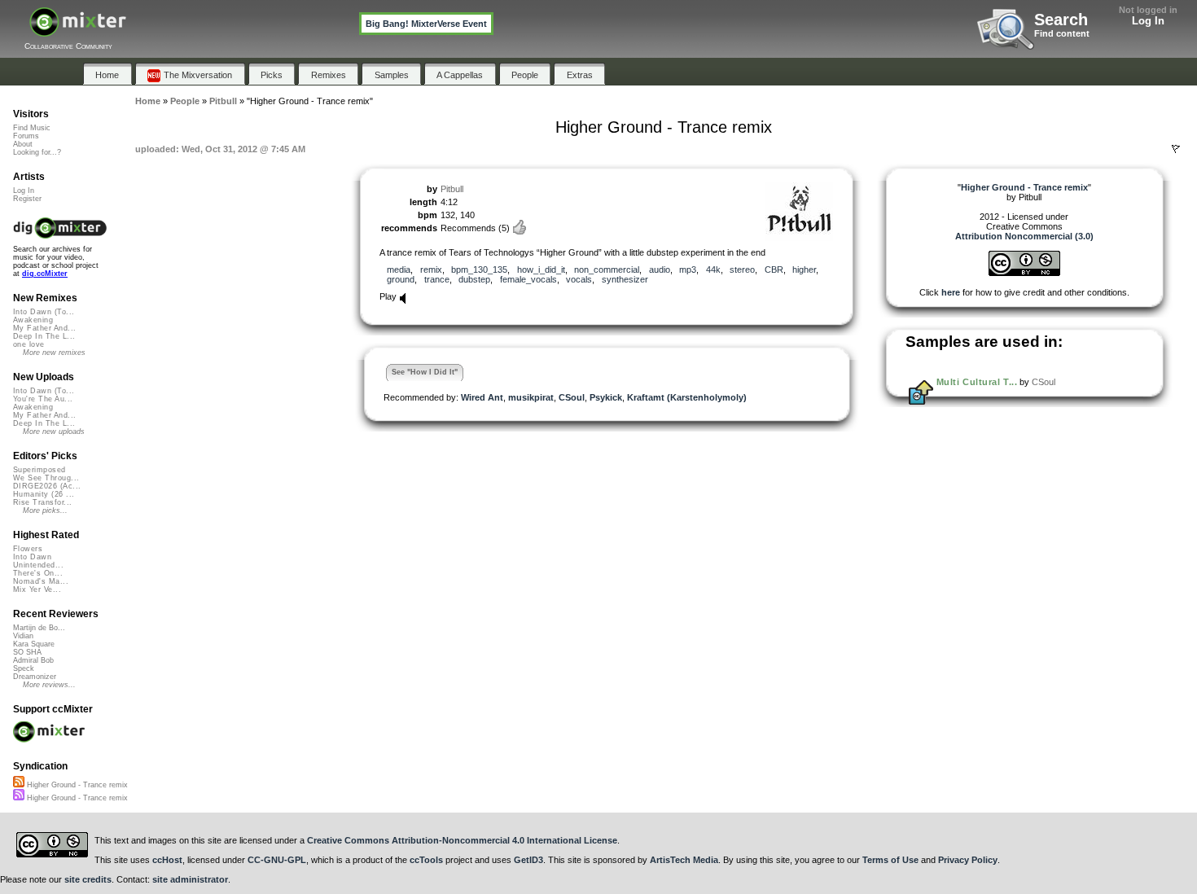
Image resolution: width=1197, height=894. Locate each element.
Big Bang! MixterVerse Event (426, 23)
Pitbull (452, 189)
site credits (88, 879)
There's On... (38, 573)
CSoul (572, 397)
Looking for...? (37, 152)
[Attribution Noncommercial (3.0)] (1024, 273)
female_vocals (528, 279)
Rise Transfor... (42, 502)
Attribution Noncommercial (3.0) (1024, 236)
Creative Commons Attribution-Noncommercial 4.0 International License (462, 840)
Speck (23, 668)
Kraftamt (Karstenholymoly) (687, 397)
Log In (1148, 21)
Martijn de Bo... (39, 628)
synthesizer (625, 279)
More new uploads (54, 431)
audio (659, 269)
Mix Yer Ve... (37, 589)
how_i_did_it (541, 269)
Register (27, 199)
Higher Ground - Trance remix (76, 785)
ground (400, 279)
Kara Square (34, 644)
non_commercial (606, 269)
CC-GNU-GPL (277, 860)
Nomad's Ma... (40, 581)
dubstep (474, 279)
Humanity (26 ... (43, 494)
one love (29, 344)
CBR (774, 269)
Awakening (33, 320)
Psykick (606, 397)
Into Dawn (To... (43, 312)
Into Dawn (32, 557)
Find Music (31, 128)
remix (431, 269)
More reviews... (49, 685)
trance (436, 279)
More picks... (45, 510)
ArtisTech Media (684, 860)
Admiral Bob (33, 660)
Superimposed (39, 470)
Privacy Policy (968, 860)
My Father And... (44, 328)
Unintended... (38, 565)
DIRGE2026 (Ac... (47, 486)
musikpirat (531, 397)
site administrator (190, 879)
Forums (26, 136)
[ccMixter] (77, 30)
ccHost (167, 860)
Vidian (23, 636)
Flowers (27, 549)
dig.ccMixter (45, 274)
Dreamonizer (34, 677)
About (23, 144)
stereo (742, 269)
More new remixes (54, 352)
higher (804, 269)
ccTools (426, 860)
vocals (579, 279)
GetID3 (528, 860)
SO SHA (27, 652)
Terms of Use (890, 860)
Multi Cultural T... (976, 382)
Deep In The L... (44, 336)
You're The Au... (42, 399)
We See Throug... (46, 478)
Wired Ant (482, 397)
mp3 (687, 269)
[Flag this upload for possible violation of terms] (1176, 149)
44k (713, 269)
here (950, 292)
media (398, 269)
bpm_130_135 (479, 269)
